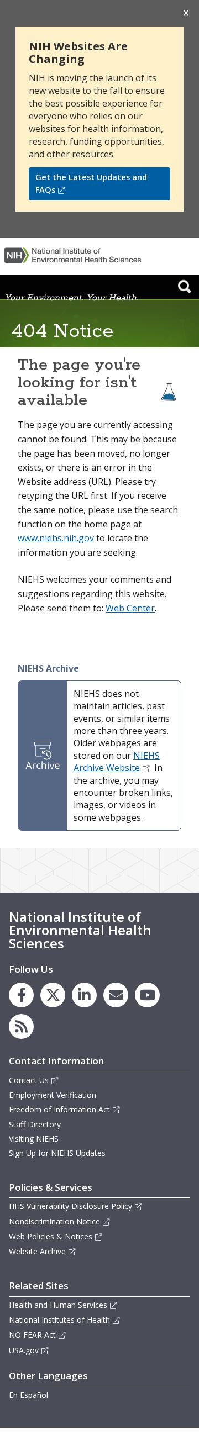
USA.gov (24, 1350)
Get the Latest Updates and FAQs (91, 183)
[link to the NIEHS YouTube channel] (147, 995)
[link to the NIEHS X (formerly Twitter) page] (52, 995)
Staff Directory (35, 1124)
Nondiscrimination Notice (54, 1221)
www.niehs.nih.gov (56, 538)
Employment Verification (52, 1095)
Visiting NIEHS (34, 1138)
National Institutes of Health (59, 1320)
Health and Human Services (58, 1305)
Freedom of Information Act (59, 1109)
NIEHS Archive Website (117, 761)
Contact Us (29, 1080)
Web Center (130, 608)
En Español (28, 1395)
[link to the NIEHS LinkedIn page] (84, 995)
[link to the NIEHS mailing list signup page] (115, 995)
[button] (184, 286)
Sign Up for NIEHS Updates (57, 1153)
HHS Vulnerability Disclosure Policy (70, 1206)
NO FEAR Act (32, 1334)
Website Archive (37, 1251)
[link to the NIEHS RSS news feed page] (21, 1026)
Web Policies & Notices (50, 1236)
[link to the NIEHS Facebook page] (21, 995)
